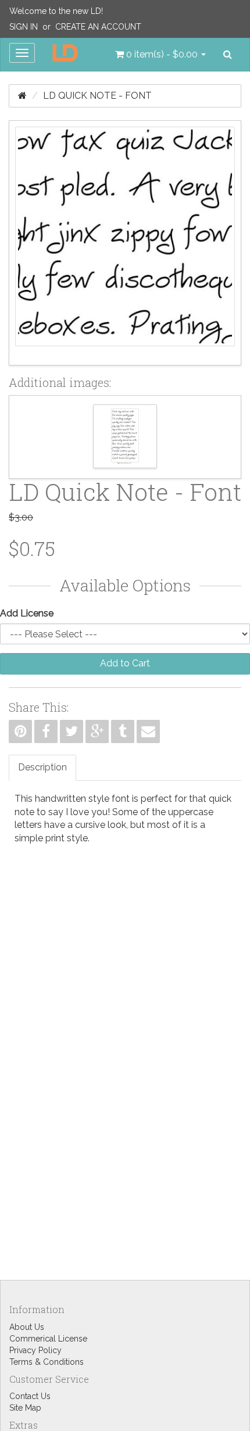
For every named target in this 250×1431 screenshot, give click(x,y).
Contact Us (30, 1396)
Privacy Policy (35, 1350)
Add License (26, 613)
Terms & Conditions (46, 1362)
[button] (160, 54)
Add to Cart (125, 663)
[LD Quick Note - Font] (125, 242)
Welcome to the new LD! (56, 11)
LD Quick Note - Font (97, 95)
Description (42, 767)
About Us (26, 1327)
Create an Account (98, 26)
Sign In (23, 26)
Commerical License (48, 1338)
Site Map (25, 1407)
